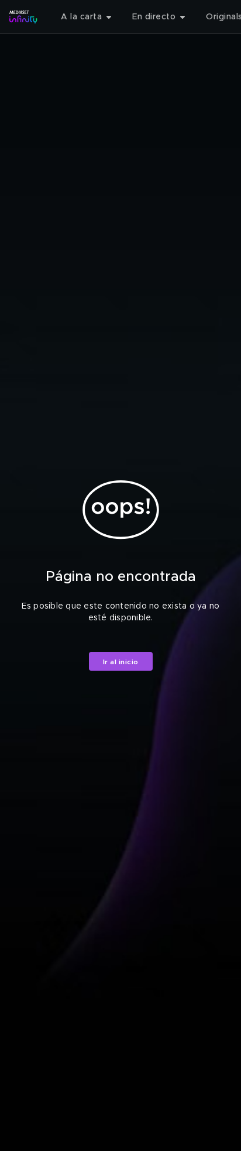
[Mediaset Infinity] (23, 17)
